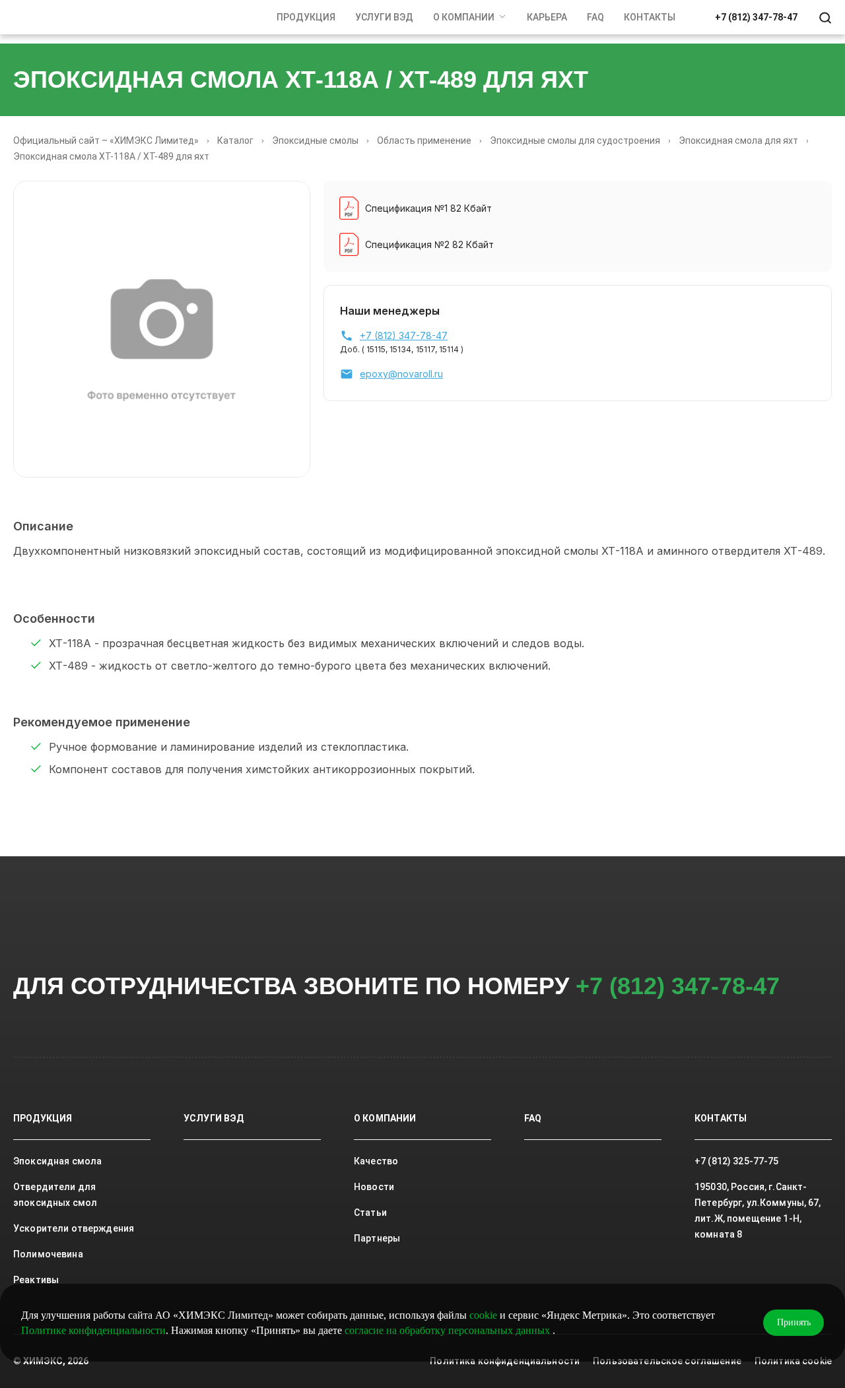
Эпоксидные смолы (315, 140)
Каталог (235, 140)
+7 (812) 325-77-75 (736, 1161)
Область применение (424, 140)
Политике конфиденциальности (93, 1330)
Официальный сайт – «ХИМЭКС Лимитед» (106, 140)
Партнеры (377, 1238)
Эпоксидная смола (57, 1161)
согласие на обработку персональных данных (449, 1330)
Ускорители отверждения (73, 1228)
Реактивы (36, 1280)
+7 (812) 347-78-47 (756, 17)
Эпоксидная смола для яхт (738, 140)
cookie (483, 1315)
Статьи (370, 1212)
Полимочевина (48, 1254)
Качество (376, 1161)
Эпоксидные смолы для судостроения (575, 140)
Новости (374, 1187)
